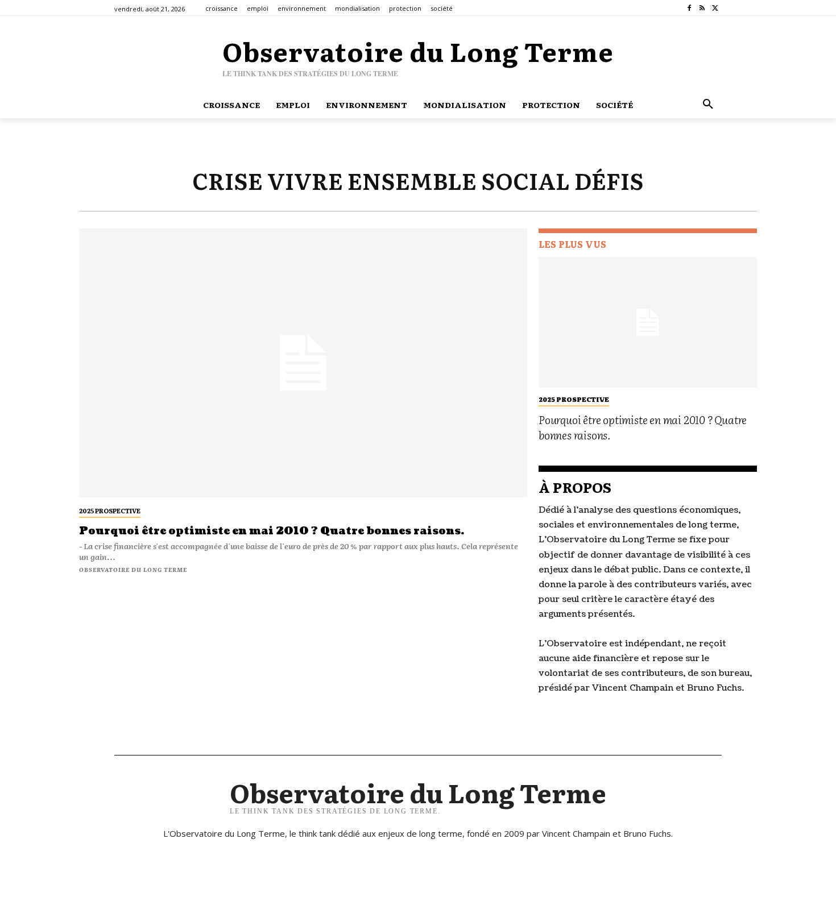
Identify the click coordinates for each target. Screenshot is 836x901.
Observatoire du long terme (133, 569)
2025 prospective (109, 510)
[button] (708, 104)
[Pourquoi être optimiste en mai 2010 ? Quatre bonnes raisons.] (303, 363)
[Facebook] (689, 8)
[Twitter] (715, 8)
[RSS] (702, 8)
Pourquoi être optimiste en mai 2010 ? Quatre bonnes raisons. (271, 531)
